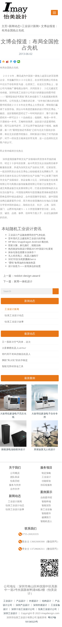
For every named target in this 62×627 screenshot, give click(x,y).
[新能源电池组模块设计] (13, 433)
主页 (4, 26)
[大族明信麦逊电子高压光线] (13, 397)
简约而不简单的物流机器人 (16, 354)
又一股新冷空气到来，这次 (16, 341)
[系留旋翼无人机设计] (44, 433)
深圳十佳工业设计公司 (23, 609)
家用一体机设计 (23, 281)
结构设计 (46, 600)
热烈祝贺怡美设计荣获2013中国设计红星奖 (30, 248)
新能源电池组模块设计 (13, 449)
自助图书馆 (46, 497)
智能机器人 (46, 521)
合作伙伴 (15, 488)
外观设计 (33, 600)
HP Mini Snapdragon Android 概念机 (28, 241)
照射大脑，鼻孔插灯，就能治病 (24, 245)
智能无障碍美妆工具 (12, 366)
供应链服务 (46, 484)
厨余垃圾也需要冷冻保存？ (22, 252)
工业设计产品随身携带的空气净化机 (26, 234)
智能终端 (46, 501)
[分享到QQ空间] (3, 61)
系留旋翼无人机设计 (44, 449)
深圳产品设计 (23, 605)
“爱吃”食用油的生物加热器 (21, 262)
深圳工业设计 (10, 613)
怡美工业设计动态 (14, 315)
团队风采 (15, 476)
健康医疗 (46, 517)
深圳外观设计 (40, 605)
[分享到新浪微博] (7, 61)
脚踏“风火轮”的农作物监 (15, 360)
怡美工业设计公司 (47, 609)
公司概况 (15, 473)
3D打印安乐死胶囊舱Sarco (22, 259)
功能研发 (46, 480)
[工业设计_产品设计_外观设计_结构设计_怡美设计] (15, 10)
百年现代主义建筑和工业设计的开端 (26, 238)
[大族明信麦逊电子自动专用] (44, 397)
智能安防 (46, 505)
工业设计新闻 (30, 26)
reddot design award (27, 276)
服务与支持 (15, 484)
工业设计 (46, 476)
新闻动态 (14, 26)
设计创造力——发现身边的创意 (24, 266)
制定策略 (46, 473)
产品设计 (20, 600)
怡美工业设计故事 (14, 321)
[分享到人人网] (15, 61)
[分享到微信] (18, 61)
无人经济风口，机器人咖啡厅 (23, 255)
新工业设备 (46, 509)
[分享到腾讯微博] (11, 61)
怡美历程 (15, 480)
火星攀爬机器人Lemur (14, 347)
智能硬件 (46, 513)
